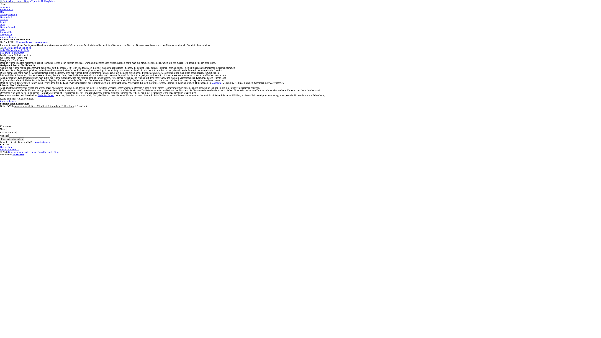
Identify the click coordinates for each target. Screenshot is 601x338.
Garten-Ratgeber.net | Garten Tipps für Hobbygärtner (34, 152)
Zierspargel (217, 83)
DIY (2, 12)
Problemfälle (6, 32)
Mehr (2, 29)
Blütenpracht (6, 9)
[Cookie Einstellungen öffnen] (23, 178)
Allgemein (5, 7)
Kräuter (4, 22)
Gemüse (4, 19)
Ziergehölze (6, 34)
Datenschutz (6, 147)
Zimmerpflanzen (8, 37)
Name (3, 129)
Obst (2, 24)
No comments (41, 42)
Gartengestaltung (8, 14)
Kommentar (7, 126)
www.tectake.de (42, 142)
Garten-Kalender (8, 27)
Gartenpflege (6, 17)
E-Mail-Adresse (8, 132)
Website (4, 135)
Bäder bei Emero (46, 95)
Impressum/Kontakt (9, 149)
